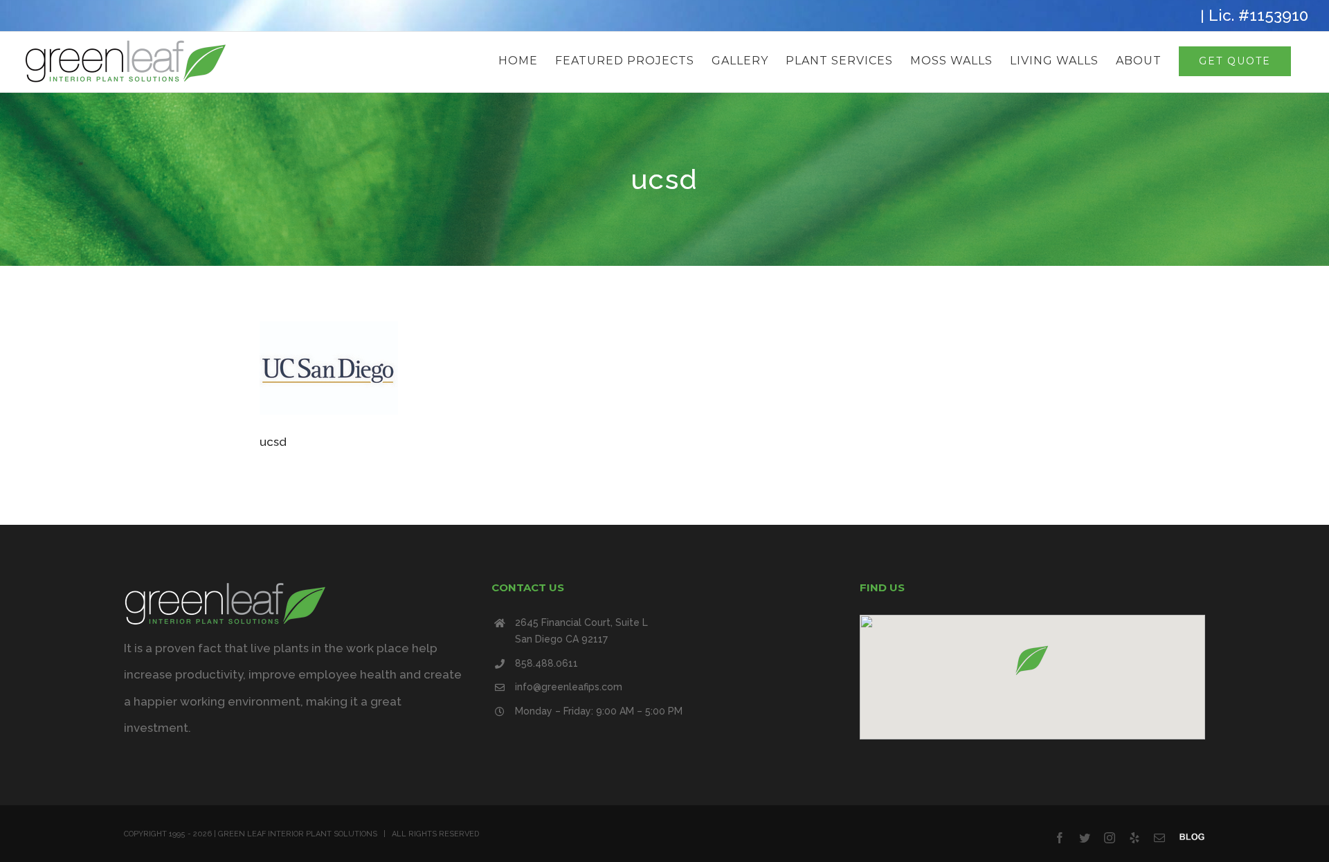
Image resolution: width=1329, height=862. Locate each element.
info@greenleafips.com (568, 686)
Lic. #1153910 (1258, 15)
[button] (1032, 660)
